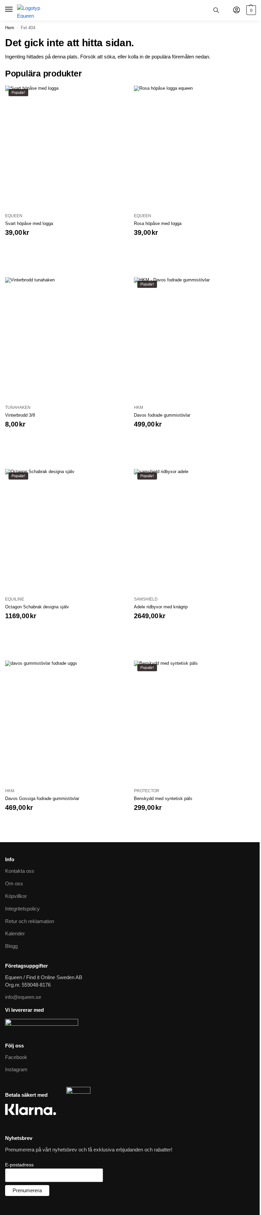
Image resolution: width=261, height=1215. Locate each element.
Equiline (14, 599)
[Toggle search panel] (216, 10)
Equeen (13, 215)
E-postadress (19, 1164)
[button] (250, 10)
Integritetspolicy (22, 909)
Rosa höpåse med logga (157, 223)
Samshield (146, 599)
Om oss (14, 883)
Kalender (15, 933)
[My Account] (236, 10)
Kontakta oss (19, 871)
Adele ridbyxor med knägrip (161, 606)
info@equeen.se (23, 997)
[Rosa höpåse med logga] (195, 147)
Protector (146, 790)
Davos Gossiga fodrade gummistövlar (42, 798)
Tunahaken (18, 407)
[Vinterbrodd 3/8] (66, 338)
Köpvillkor (16, 896)
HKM (138, 407)
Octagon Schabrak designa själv (37, 606)
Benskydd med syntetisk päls (163, 798)
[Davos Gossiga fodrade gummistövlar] (66, 722)
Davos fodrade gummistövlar (162, 415)
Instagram (16, 1069)
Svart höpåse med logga (29, 223)
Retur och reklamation (29, 921)
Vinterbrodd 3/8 (20, 415)
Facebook (16, 1057)
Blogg (11, 946)
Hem (9, 27)
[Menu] (9, 9)
